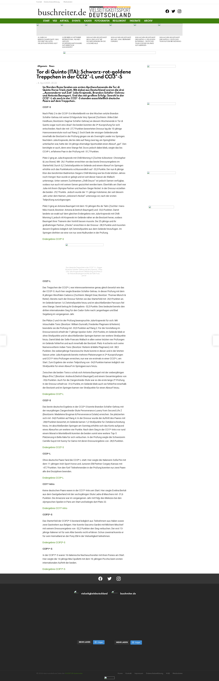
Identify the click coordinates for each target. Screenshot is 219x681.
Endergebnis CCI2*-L (53, 394)
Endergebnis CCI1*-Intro (55, 508)
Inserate (135, 21)
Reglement (119, 21)
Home (120, 673)
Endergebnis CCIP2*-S (54, 542)
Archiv (148, 21)
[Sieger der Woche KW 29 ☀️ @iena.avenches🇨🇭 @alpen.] (128, 628)
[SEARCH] (180, 20)
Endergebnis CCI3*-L (53, 477)
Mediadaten (67, 2)
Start (46, 21)
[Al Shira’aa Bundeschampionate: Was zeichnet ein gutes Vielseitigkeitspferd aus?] (48, 29)
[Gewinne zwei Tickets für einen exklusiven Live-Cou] (128, 609)
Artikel (64, 21)
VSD (55, 21)
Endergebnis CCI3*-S (53, 239)
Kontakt (39, 2)
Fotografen (102, 21)
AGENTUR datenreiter (74, 673)
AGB (168, 673)
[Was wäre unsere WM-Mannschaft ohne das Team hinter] (91, 609)
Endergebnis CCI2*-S (53, 447)
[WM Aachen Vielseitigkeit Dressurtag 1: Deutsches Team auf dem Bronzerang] (170, 29)
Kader (88, 21)
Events (76, 21)
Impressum (138, 673)
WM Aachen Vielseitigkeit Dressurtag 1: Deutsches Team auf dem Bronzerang (170, 39)
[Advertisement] (161, 253)
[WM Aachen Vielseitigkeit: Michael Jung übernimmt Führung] (122, 29)
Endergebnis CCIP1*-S (54, 569)
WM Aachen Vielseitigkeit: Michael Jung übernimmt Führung (121, 39)
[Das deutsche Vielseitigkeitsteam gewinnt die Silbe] (91, 628)
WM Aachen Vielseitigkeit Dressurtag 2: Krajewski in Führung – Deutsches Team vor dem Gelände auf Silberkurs (145, 41)
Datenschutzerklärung (52, 2)
